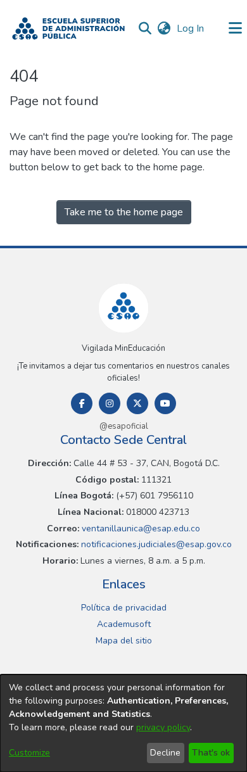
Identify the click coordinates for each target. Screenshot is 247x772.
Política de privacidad (124, 608)
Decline (165, 753)
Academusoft (124, 624)
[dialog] (123, 723)
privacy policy (163, 727)
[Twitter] (137, 403)
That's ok (211, 753)
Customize (29, 753)
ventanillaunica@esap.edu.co (139, 528)
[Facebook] (81, 403)
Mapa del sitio (124, 641)
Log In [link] (191, 28)
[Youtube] (165, 403)
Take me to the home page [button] (124, 212)
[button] (68, 28)
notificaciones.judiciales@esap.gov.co (155, 544)
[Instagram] (109, 403)
